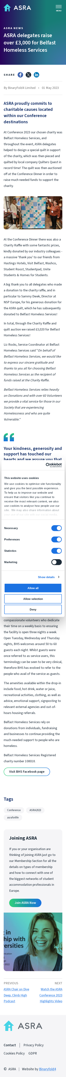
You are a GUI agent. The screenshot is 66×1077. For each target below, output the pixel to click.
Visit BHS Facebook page (27, 771)
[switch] (56, 539)
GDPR (32, 1053)
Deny (33, 609)
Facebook (20, 75)
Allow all (32, 588)
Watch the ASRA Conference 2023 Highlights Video (50, 995)
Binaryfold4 (47, 1069)
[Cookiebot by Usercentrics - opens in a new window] (46, 465)
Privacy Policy (33, 1045)
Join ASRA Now (25, 903)
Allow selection (33, 598)
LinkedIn (36, 75)
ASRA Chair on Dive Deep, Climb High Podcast (16, 995)
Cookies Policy (14, 1053)
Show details (46, 576)
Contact (10, 1045)
